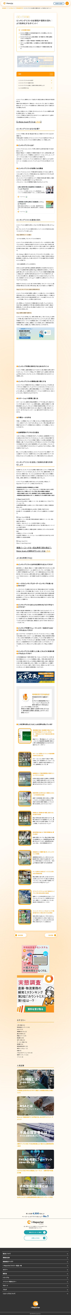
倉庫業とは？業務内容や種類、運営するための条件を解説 (43, 813)
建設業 (19, 1044)
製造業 (19, 1038)
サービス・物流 (25, 17)
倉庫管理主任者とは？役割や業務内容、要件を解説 (43, 833)
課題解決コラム (21, 1031)
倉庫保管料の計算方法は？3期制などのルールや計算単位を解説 (43, 793)
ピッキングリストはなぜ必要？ (26, 80)
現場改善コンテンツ (22, 1027)
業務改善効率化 (21, 1046)
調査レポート (20, 1035)
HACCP (19, 1029)
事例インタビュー (21, 1048)
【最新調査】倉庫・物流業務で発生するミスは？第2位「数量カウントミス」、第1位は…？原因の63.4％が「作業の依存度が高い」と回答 (43, 733)
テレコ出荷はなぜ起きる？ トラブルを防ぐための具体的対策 (43, 872)
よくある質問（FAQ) (24, 88)
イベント (19, 1057)
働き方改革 (20, 1033)
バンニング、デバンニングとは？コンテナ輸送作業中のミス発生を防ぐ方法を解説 (43, 912)
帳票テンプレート (21, 1055)
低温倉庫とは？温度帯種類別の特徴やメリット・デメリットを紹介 (43, 774)
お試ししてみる (35, 1238)
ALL (18, 17)
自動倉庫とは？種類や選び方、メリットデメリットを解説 (43, 853)
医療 (18, 1050)
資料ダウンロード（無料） (35, 1232)
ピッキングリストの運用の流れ (27, 83)
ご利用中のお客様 (58, 3)
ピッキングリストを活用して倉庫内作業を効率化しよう (32, 85)
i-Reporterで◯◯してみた (24, 1052)
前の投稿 (20, 935)
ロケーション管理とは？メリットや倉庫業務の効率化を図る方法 (43, 754)
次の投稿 (50, 935)
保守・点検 (19, 1040)
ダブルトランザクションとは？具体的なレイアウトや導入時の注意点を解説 (44, 892)
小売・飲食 (19, 1025)
